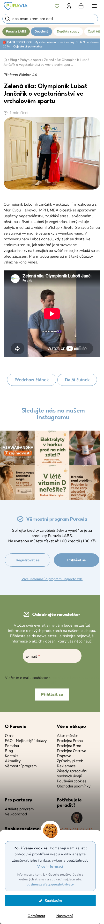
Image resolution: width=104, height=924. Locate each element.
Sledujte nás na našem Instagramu (53, 414)
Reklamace (66, 766)
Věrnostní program (21, 766)
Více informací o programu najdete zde (52, 579)
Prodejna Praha (69, 740)
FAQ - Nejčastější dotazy (26, 740)
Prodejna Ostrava (71, 751)
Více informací (50, 866)
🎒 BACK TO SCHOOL (17, 42)
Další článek (77, 380)
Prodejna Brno (69, 745)
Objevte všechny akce (28, 46)
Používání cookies (72, 781)
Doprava (64, 756)
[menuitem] (16, 31)
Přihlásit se (76, 560)
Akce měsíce (67, 735)
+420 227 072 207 (75, 829)
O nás (10, 735)
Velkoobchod (16, 814)
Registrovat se (27, 560)
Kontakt (11, 756)
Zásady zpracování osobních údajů (72, 774)
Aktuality (12, 761)
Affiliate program (19, 809)
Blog (9, 751)
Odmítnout (36, 915)
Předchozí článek (32, 380)
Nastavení (64, 915)
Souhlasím (53, 900)
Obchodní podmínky (73, 786)
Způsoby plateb (70, 761)
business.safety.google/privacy (50, 884)
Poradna (12, 745)
